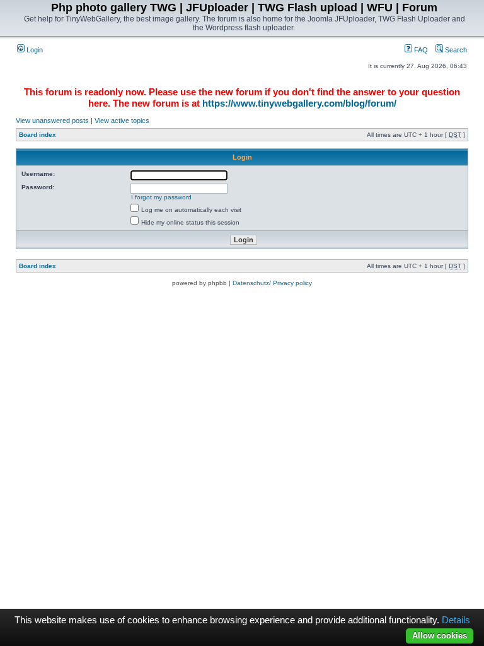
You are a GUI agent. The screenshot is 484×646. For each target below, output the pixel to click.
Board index (37, 134)
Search (455, 50)
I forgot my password (161, 197)
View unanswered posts (52, 120)
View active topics (122, 120)
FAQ (420, 50)
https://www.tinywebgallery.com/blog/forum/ (299, 103)
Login (34, 50)
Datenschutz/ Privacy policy (272, 282)
